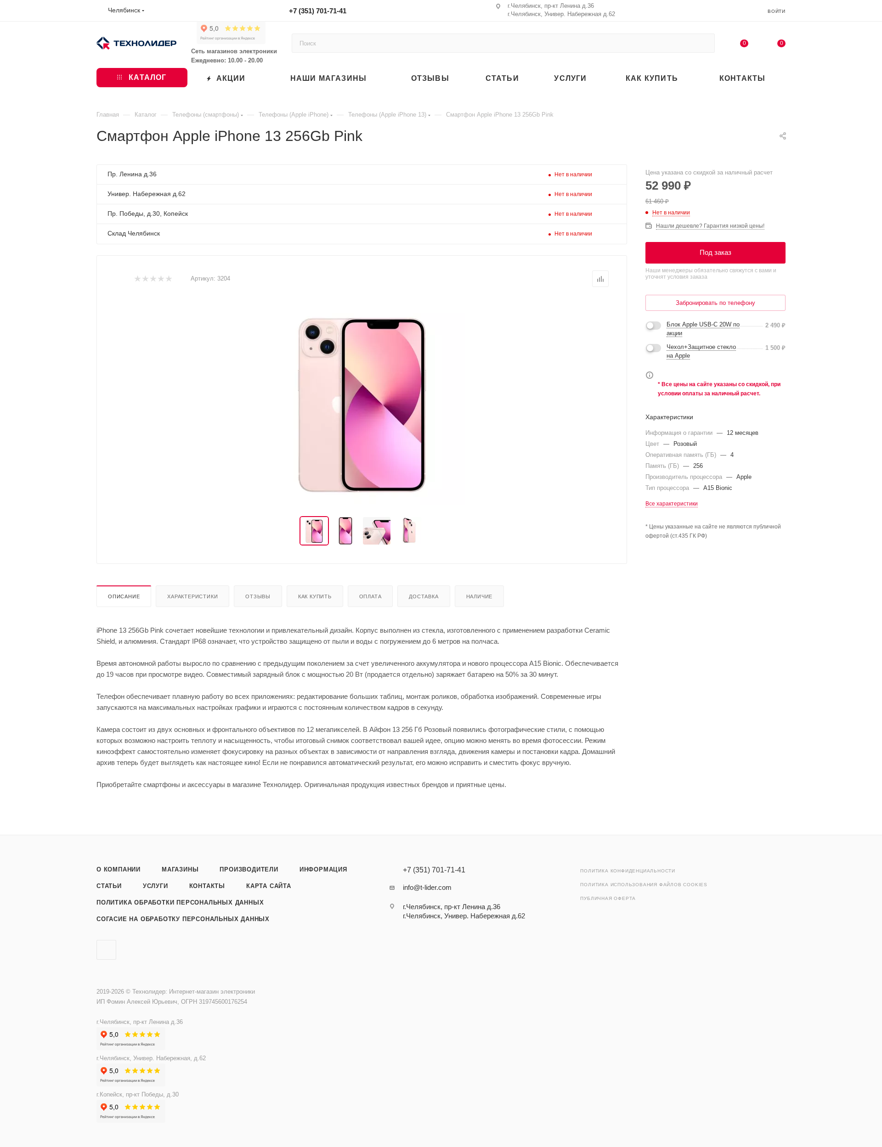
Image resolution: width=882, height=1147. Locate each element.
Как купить (315, 596)
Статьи (109, 886)
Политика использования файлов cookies (643, 884)
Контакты (207, 886)
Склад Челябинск (133, 233)
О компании (118, 869)
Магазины (180, 869)
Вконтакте (106, 950)
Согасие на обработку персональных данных (183, 919)
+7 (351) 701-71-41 (317, 11)
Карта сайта (268, 886)
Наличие (479, 596)
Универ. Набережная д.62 (146, 193)
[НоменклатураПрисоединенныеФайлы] (362, 401)
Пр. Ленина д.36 (132, 174)
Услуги (155, 886)
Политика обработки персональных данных (180, 902)
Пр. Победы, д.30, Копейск (147, 213)
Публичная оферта (608, 898)
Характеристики (192, 596)
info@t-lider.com (427, 887)
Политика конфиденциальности (627, 870)
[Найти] (703, 43)
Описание (124, 596)
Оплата (370, 596)
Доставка (423, 596)
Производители (249, 869)
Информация (323, 869)
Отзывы (258, 596)
